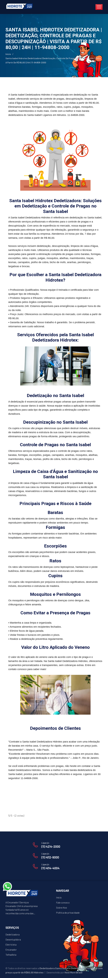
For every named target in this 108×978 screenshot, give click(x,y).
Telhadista (10, 954)
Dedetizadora (12, 934)
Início (8, 54)
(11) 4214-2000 (50, 846)
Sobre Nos (61, 907)
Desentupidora (13, 939)
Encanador (11, 949)
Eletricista (10, 944)
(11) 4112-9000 (50, 857)
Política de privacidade (68, 912)
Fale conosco (63, 902)
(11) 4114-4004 (50, 868)
